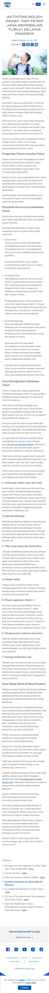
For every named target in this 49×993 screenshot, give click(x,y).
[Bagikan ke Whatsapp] (32, 44)
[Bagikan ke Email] (36, 44)
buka (31, 868)
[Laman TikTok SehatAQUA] (41, 949)
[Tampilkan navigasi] (44, 4)
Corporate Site (12, 958)
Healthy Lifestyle (19, 40)
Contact (24, 958)
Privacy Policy (15, 961)
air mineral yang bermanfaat (20, 444)
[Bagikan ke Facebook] (28, 44)
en (38, 4)
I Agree (24, 988)
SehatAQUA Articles (24, 931)
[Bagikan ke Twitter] (23, 44)
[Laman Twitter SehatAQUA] (16, 949)
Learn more (31, 982)
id (33, 4)
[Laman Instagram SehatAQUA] (33, 949)
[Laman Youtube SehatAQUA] (24, 949)
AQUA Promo (37, 958)
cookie (22, 980)
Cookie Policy (33, 961)
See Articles (23, 937)
